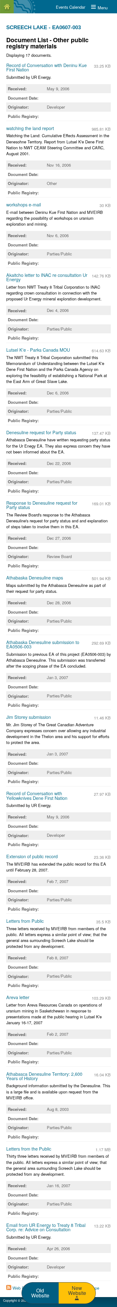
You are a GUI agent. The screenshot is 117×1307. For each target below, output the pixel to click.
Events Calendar (70, 7)
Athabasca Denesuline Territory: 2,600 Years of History (44, 1076)
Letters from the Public (28, 1149)
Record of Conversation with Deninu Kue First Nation (46, 67)
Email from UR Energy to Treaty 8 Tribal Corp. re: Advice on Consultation (45, 1227)
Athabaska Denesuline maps (34, 578)
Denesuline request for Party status (41, 432)
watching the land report (30, 128)
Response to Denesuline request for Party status (41, 505)
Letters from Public (25, 921)
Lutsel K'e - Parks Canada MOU (38, 350)
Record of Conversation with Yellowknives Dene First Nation (36, 795)
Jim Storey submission (28, 717)
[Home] (7, 6)
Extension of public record (32, 856)
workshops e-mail (23, 204)
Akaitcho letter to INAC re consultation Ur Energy (46, 277)
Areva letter (17, 997)
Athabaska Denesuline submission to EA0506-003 (42, 644)
